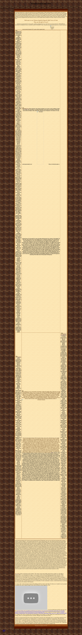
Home (4, 631)
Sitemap (4, 630)
